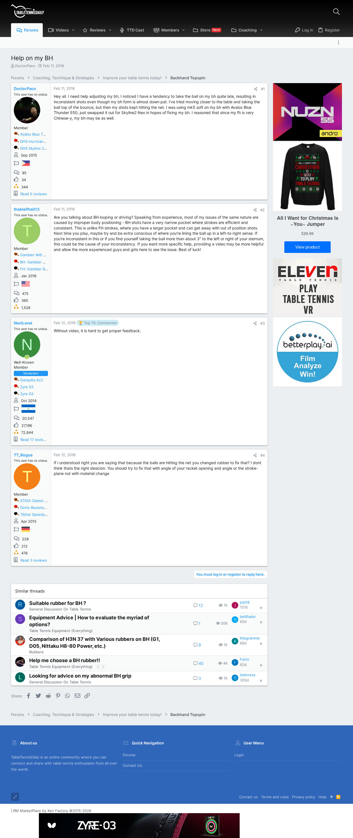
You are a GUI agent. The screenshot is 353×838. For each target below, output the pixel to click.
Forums (129, 755)
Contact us (132, 765)
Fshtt (244, 659)
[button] (73, 30)
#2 (262, 210)
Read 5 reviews (33, 194)
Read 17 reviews (34, 439)
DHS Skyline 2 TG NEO (39, 148)
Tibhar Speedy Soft (36, 514)
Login (239, 755)
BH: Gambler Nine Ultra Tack (44, 262)
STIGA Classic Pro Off (38, 500)
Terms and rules (275, 797)
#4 (262, 455)
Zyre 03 (26, 387)
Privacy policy (303, 797)
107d (244, 607)
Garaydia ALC (31, 380)
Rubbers (36, 652)
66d (243, 643)
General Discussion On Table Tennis (60, 609)
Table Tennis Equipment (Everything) (61, 630)
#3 (262, 323)
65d (243, 621)
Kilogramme (250, 638)
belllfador (248, 616)
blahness (247, 675)
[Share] (255, 89)
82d (243, 664)
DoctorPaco (25, 66)
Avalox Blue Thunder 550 (41, 134)
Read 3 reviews (33, 560)
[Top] (331, 797)
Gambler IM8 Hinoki (37, 255)
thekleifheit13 (26, 209)
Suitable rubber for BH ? (57, 603)
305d (244, 680)
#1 (263, 89)
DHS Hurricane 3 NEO (39, 141)
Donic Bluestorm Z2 (37, 507)
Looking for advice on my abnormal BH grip (80, 676)
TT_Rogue (23, 455)
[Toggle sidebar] (340, 42)
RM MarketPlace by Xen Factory (52, 810)
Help (323, 797)
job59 (245, 602)
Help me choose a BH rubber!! (64, 660)
